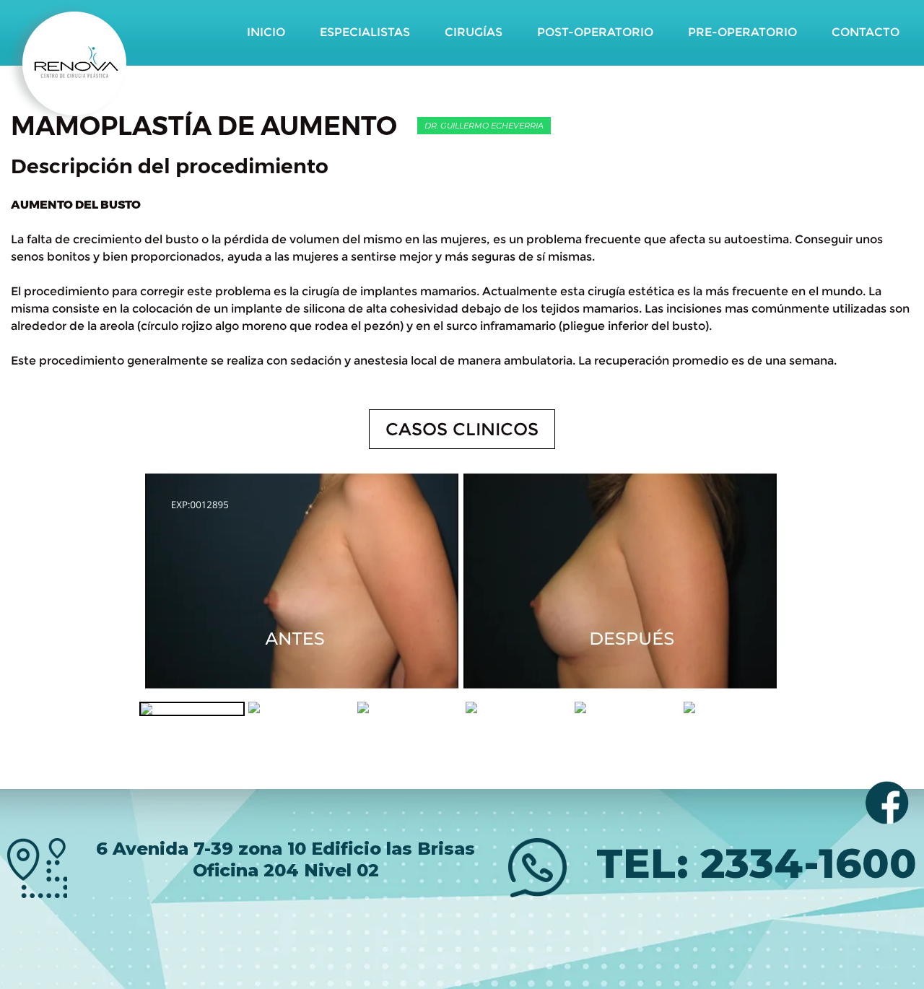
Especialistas (365, 32)
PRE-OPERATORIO (742, 32)
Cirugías (473, 32)
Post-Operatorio (595, 32)
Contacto (865, 32)
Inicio (266, 32)
